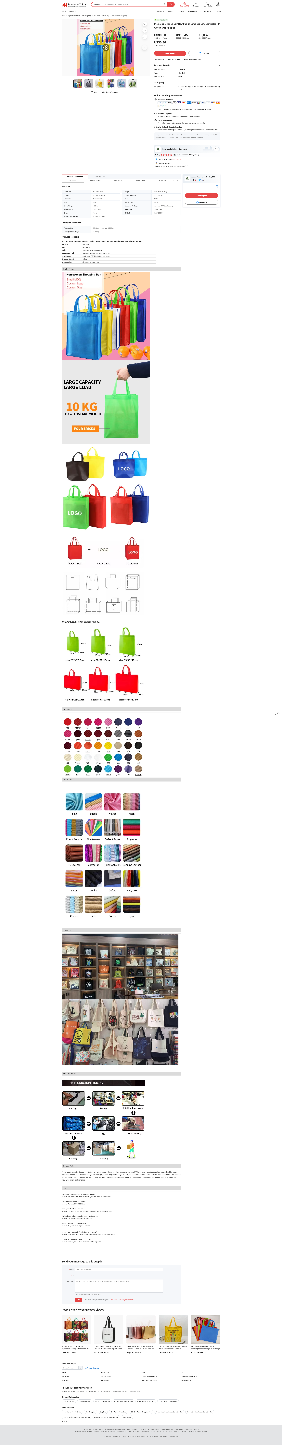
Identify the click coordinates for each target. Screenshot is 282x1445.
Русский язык (121, 1431)
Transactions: (188, 155)
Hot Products (87, 1429)
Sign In (157, 166)
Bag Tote (103, 1412)
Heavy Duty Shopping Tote (168, 1401)
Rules (219, 11)
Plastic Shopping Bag (102, 1401)
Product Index (179, 1429)
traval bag (65, 1376)
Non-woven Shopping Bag (101, 16)
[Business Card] (217, 186)
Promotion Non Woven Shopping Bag (199, 1412)
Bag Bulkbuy (127, 1417)
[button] (173, 181)
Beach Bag (65, 1380)
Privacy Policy (174, 1436)
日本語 (165, 1431)
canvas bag (105, 1372)
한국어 (159, 1431)
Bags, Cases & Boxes (74, 16)
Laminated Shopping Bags (119, 16)
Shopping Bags (86, 16)
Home (63, 16)
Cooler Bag (105, 1380)
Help (181, 11)
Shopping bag (106, 1376)
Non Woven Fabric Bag (118, 1412)
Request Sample (195, 59)
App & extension (193, 11)
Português (104, 1431)
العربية (153, 1431)
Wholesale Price (144, 1429)
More (64, 1421)
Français (112, 1431)
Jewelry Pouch (186, 1380)
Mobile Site (189, 1429)
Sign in (218, 6)
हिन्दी (170, 1431)
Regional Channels (167, 1429)
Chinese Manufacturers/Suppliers (115, 1429)
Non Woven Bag (68, 1401)
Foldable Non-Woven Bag (145, 1401)
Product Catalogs (93, 1368)
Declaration (163, 1436)
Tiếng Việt (191, 1431)
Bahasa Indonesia (202, 1431)
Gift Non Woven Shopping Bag (141, 1412)
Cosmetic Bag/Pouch (188, 1376)
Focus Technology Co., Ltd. (127, 1436)
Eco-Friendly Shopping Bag (123, 1401)
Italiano (130, 1431)
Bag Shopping (90, 1412)
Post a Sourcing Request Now (122, 1300)
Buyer (170, 11)
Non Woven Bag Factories (72, 1412)
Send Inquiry (170, 53)
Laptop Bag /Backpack (149, 1380)
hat (182, 1372)
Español (96, 1431)
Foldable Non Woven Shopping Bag (106, 1417)
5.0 (192, 180)
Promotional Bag (85, 1401)
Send (78, 1300)
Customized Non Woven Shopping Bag (76, 1417)
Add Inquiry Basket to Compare (106, 92)
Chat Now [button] (206, 53)
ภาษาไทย (177, 1431)
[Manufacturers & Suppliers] (74, 4)
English (89, 1431)
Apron (143, 1372)
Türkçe (184, 1431)
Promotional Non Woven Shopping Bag (169, 1412)
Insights (196, 1429)
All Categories (69, 11)
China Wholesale (132, 1429)
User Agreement (153, 1436)
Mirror (64, 1372)
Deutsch (137, 1431)
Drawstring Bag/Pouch (149, 1376)
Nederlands (145, 1431)
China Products (98, 1429)
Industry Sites (155, 1429)
